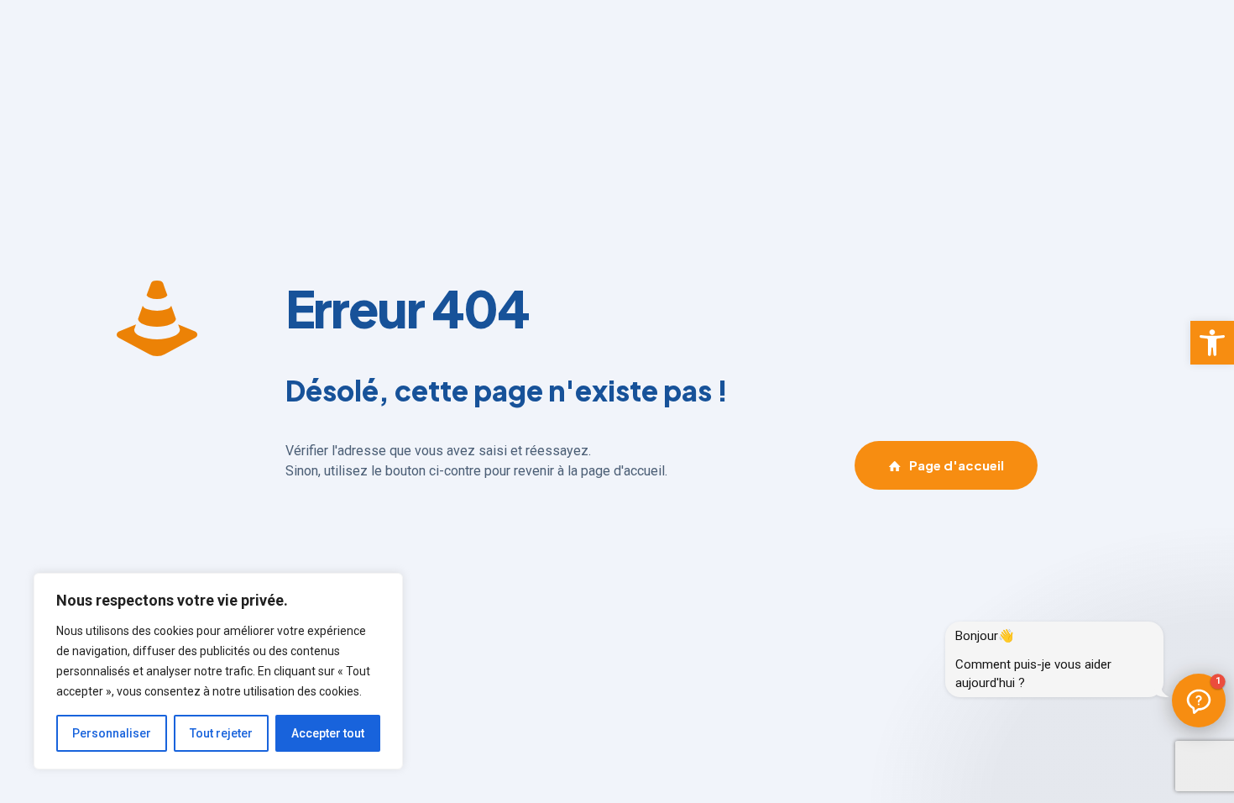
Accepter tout (327, 733)
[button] (1212, 343)
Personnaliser (111, 733)
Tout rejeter (221, 733)
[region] (218, 671)
